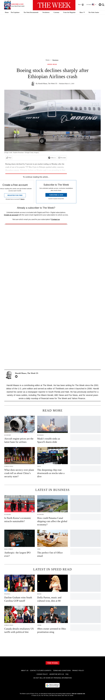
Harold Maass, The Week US (47, 83)
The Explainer (15, 12)
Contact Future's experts (40, 670)
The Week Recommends (31, 12)
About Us (24, 670)
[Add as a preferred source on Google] (52, 685)
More (81, 12)
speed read (52, 64)
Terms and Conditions (62, 670)
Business (55, 60)
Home (48, 60)
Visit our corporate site (78, 693)
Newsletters (45, 12)
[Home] (6, 12)
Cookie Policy (42, 674)
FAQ (67, 674)
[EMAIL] (17, 376)
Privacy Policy (78, 670)
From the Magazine (69, 12)
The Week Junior (93, 12)
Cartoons (56, 12)
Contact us (55, 219)
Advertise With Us (56, 674)
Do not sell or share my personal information (52, 678)
